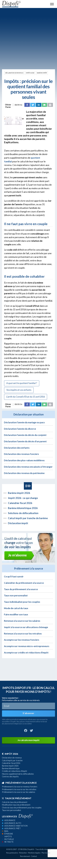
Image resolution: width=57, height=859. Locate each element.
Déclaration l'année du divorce (20, 428)
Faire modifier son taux (16, 614)
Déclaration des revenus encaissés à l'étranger (28, 466)
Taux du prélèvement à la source (21, 589)
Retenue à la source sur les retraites (23, 633)
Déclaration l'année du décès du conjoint (25, 435)
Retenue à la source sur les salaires (22, 620)
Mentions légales (34, 853)
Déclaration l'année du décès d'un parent (25, 441)
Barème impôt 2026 (19, 492)
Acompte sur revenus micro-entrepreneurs (26, 646)
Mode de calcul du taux (16, 608)
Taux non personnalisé (16, 595)
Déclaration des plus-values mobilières (24, 460)
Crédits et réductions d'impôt (14, 771)
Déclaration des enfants (16, 447)
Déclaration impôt (18, 523)
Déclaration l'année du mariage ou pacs (24, 422)
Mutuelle (9, 839)
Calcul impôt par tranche (12, 760)
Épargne (8, 834)
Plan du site (46, 853)
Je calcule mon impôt (28, 740)
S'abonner (28, 713)
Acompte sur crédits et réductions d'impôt (26, 652)
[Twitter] (33, 105)
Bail (6, 831)
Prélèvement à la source (21, 782)
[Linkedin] (38, 105)
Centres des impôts (10, 776)
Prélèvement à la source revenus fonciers (19, 786)
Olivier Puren (8, 105)
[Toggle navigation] (52, 4)
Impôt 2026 (11, 753)
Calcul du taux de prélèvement (14, 802)
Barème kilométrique (10, 768)
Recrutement (25, 856)
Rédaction (23, 853)
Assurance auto (12, 823)
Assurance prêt (12, 828)
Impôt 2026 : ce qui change (23, 498)
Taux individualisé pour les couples (22, 601)
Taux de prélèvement (18, 798)
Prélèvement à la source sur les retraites (19, 789)
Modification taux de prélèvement (16, 805)
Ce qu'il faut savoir (13, 576)
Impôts (8, 836)
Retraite (9, 842)
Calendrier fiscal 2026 (20, 503)
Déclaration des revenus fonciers (21, 454)
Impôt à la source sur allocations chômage (26, 627)
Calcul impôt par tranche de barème (28, 518)
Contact (34, 856)
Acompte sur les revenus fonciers (21, 639)
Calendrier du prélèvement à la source (24, 582)
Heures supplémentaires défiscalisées (18, 774)
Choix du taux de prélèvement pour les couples (21, 807)
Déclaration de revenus (14, 73)
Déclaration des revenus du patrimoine (24, 473)
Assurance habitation (16, 826)
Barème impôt (42, 73)
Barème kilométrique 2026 (23, 508)
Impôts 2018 (30, 73)
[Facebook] (27, 105)
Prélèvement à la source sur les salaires (18, 792)
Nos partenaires (12, 853)
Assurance (9, 820)
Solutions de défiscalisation (23, 513)
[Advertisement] (28, 38)
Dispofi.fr (30, 849)
